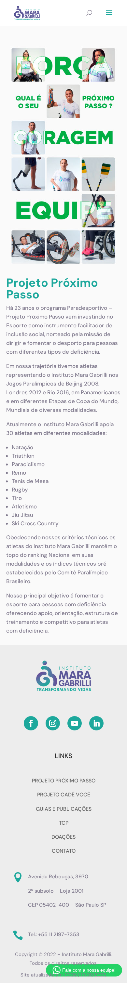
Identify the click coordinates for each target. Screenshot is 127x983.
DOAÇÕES (63, 836)
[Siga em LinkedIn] (96, 723)
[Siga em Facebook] (31, 723)
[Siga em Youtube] (74, 723)
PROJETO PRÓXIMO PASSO (63, 780)
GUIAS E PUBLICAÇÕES (64, 809)
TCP (63, 822)
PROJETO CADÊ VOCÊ (63, 794)
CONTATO (64, 850)
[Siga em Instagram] (53, 723)
